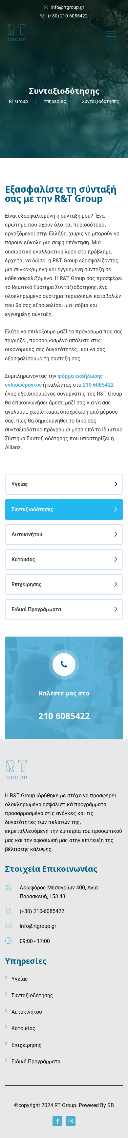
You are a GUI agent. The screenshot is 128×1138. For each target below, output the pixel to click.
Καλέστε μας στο (64, 693)
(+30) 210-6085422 (68, 15)
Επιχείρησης (26, 584)
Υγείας (19, 484)
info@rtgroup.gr (67, 7)
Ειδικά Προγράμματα (36, 609)
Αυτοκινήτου (26, 534)
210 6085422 (64, 716)
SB (110, 1105)
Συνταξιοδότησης (32, 509)
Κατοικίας (23, 559)
